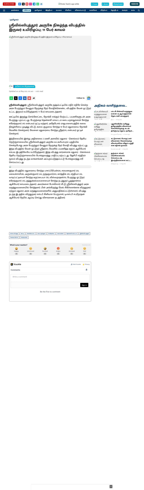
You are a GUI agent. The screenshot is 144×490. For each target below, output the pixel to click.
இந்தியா (48, 10)
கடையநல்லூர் (41, 233)
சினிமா (68, 10)
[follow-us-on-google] (88, 98)
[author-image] (11, 86)
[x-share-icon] (16, 99)
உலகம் (59, 10)
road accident (60, 233)
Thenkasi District (14, 237)
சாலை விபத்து (14, 233)
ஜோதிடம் (114, 10)
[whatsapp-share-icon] (11, 99)
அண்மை (15, 10)
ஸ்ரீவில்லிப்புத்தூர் (84, 233)
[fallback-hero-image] (102, 114)
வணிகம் (93, 10)
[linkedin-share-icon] (25, 99)
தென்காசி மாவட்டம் (71, 233)
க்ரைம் (124, 10)
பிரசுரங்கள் (118, 4)
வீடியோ (103, 10)
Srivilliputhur (51, 233)
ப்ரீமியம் (26, 10)
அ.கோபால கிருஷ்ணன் (24, 86)
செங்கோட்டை (31, 233)
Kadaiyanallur (24, 237)
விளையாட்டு (80, 10)
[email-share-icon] (29, 99)
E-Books (105, 4)
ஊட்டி (22, 233)
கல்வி (133, 10)
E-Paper (94, 4)
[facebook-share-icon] (20, 99)
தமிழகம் (38, 10)
